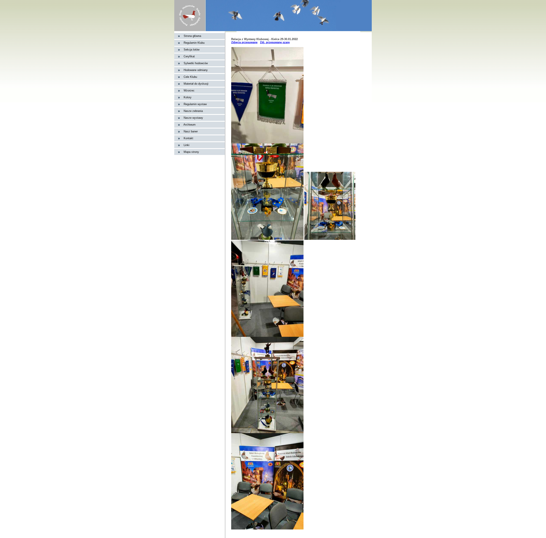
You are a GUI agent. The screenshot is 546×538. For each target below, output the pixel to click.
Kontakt (188, 138)
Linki (186, 145)
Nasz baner (191, 131)
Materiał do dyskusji (196, 83)
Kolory (188, 97)
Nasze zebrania (193, 111)
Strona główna (192, 36)
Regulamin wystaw (195, 104)
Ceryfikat (189, 56)
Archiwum (189, 124)
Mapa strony (191, 151)
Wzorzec (189, 90)
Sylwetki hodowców (196, 63)
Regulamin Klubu (194, 42)
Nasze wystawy (193, 117)
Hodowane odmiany (196, 70)
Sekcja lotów (191, 49)
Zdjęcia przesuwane (244, 42)
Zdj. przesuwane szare (275, 42)
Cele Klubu (190, 76)
